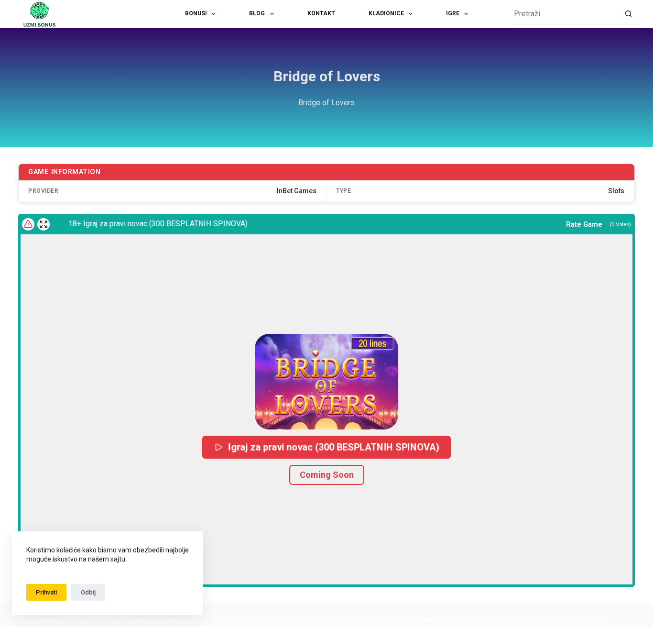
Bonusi (196, 13)
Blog (257, 13)
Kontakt (321, 13)
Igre (452, 13)
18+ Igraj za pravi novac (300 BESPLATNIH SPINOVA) (152, 223)
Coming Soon (327, 475)
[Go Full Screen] (43, 224)
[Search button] (628, 14)
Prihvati (46, 592)
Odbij (88, 592)
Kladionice (386, 13)
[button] (326, 381)
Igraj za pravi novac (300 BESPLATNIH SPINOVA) (333, 447)
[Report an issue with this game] (28, 224)
